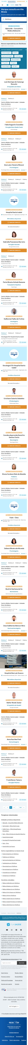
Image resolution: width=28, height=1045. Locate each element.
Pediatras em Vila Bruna (8, 857)
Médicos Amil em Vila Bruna (9, 895)
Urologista (13, 63)
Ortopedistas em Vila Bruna (9, 872)
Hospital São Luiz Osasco (8, 846)
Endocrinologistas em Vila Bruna (10, 854)
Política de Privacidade (7, 980)
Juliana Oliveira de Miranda (14, 548)
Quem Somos (4, 973)
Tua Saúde (4, 1)
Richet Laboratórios (15, 1040)
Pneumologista (6, 66)
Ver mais (14, 66)
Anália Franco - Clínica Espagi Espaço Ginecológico (11, 830)
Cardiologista (18, 56)
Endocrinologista (6, 52)
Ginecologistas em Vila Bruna (9, 866)
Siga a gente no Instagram (11, 930)
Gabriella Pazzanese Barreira (14, 242)
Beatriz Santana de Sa (14, 589)
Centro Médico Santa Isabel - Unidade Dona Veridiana (13, 103)
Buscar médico (12, 1)
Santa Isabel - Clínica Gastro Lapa (10, 826)
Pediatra (15, 52)
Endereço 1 (4, 98)
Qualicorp (23, 1040)
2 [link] (10, 807)
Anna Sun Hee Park (14, 739)
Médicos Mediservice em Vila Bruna (11, 889)
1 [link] (7, 807)
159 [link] (21, 807)
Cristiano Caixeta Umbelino (14, 398)
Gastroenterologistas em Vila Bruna (11, 860)
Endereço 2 (11, 98)
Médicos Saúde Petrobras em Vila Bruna (12, 901)
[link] (4, 807)
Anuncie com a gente (6, 984)
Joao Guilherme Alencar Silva (14, 626)
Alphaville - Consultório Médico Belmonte (14, 30)
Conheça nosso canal (7, 930)
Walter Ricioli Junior (14, 703)
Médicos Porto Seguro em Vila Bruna (11, 892)
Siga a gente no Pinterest (21, 930)
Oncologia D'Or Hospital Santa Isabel (12, 337)
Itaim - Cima (5, 843)
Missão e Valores (19, 973)
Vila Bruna (19, 913)
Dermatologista (16, 59)
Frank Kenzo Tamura (14, 780)
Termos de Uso (18, 980)
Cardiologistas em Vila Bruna (9, 863)
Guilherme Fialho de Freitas (14, 319)
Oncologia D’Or (19, 1036)
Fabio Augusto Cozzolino (14, 125)
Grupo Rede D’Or (21, 1014)
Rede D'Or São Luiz (9, 1036)
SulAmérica (5, 1040)
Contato (17, 984)
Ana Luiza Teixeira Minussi (14, 165)
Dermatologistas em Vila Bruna (10, 869)
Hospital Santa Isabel (6, 106)
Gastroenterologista (7, 56)
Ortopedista (5, 63)
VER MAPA (23, 109)
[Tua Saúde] (14, 924)
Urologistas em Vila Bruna (8, 875)
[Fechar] (26, 49)
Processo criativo (5, 976)
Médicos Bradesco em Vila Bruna (10, 886)
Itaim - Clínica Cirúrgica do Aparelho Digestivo (13, 834)
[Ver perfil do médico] (14, 74)
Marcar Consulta (11, 913)
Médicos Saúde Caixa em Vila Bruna (11, 898)
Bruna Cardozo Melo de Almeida (14, 474)
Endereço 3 (18, 139)
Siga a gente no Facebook (16, 930)
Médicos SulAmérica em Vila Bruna (11, 883)
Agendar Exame (21, 1)
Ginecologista (5, 59)
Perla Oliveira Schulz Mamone (14, 282)
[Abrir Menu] (2, 5)
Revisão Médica (19, 976)
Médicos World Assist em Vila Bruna (11, 905)
